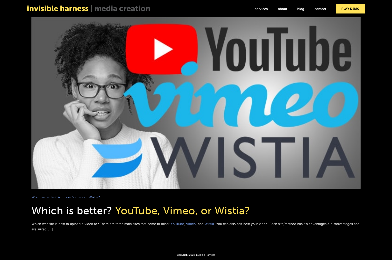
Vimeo (191, 224)
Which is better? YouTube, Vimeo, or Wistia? (196, 99)
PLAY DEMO (350, 9)
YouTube (177, 224)
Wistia (209, 224)
